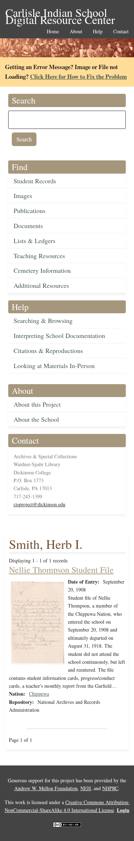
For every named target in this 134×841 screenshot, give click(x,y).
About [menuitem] (76, 32)
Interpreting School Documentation (59, 335)
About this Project (37, 404)
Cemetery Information (42, 270)
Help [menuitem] (98, 32)
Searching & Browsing (43, 320)
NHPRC (110, 788)
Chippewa (39, 693)
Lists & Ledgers (34, 240)
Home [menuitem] (53, 32)
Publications (29, 210)
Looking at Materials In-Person (54, 365)
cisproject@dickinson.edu (39, 504)
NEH (85, 788)
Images (23, 195)
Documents (28, 225)
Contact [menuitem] (121, 32)
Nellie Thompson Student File (61, 569)
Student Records (35, 181)
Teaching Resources (39, 255)
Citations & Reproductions (48, 350)
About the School (36, 419)
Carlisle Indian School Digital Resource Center (60, 13)
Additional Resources (41, 285)
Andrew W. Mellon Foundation (46, 788)
